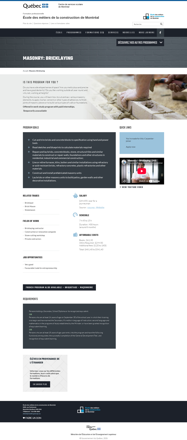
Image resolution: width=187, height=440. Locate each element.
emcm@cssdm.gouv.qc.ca (31, 413)
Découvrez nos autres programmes (138, 42)
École (59, 32)
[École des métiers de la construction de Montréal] (153, 16)
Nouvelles (129, 32)
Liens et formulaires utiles (60, 23)
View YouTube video (132, 187)
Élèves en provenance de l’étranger (45, 361)
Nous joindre (147, 32)
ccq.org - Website (95, 207)
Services (113, 32)
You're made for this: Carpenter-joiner (140, 139)
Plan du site (27, 23)
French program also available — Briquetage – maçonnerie (59, 287)
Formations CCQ (94, 32)
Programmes (74, 32)
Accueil (25, 71)
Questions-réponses (41, 23)
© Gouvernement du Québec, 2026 (94, 438)
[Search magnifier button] (161, 24)
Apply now (130, 147)
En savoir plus (40, 384)
